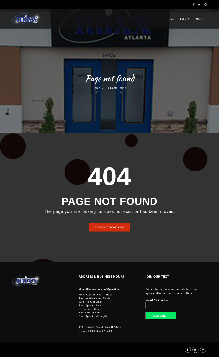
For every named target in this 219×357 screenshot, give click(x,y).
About (200, 19)
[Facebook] (194, 4)
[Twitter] (199, 4)
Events (184, 19)
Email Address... (156, 300)
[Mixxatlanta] (26, 19)
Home (170, 19)
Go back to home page (109, 227)
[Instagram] (205, 4)
